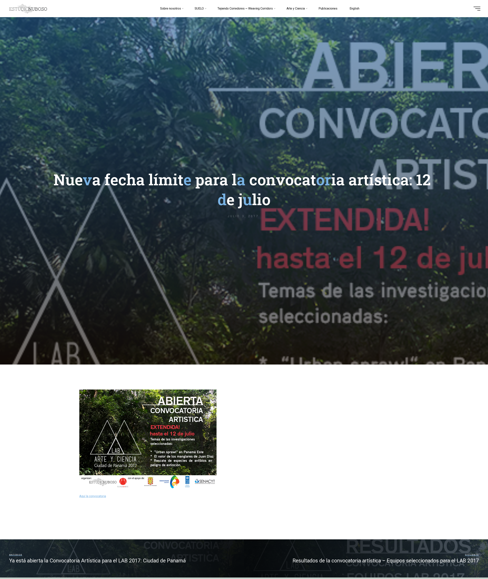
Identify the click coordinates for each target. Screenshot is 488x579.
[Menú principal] (477, 8)
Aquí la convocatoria (92, 496)
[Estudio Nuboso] (28, 8)
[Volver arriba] (473, 564)
